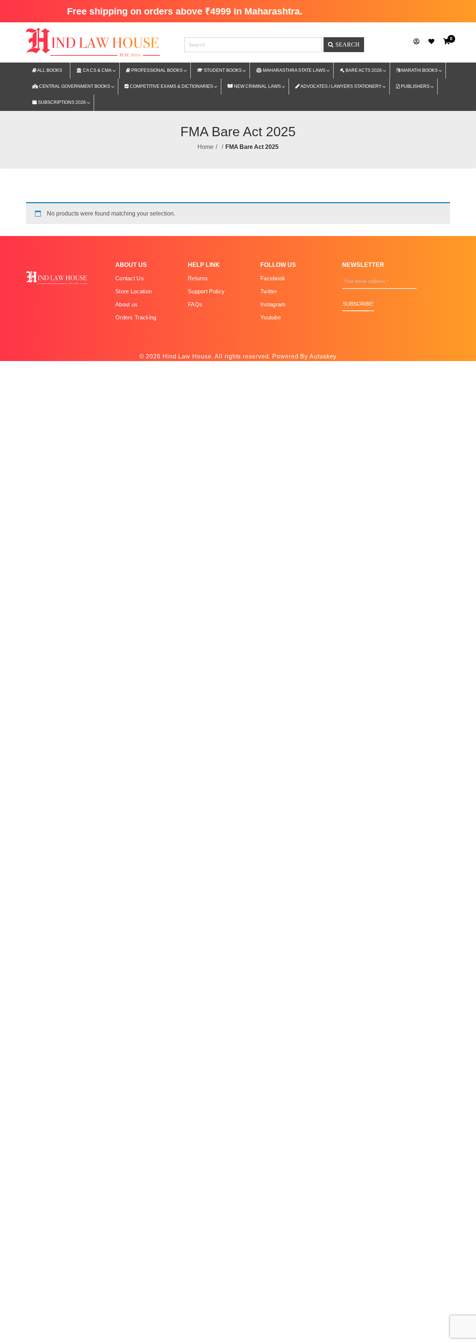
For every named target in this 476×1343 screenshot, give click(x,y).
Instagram (273, 304)
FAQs (195, 304)
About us (126, 304)
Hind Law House (186, 356)
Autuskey (323, 356)
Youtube (270, 317)
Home (205, 147)
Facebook (272, 278)
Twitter (268, 291)
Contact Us (129, 278)
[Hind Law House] (93, 42)
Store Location (133, 291)
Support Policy (206, 291)
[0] (446, 41)
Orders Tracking (136, 317)
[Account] (416, 41)
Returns (198, 278)
